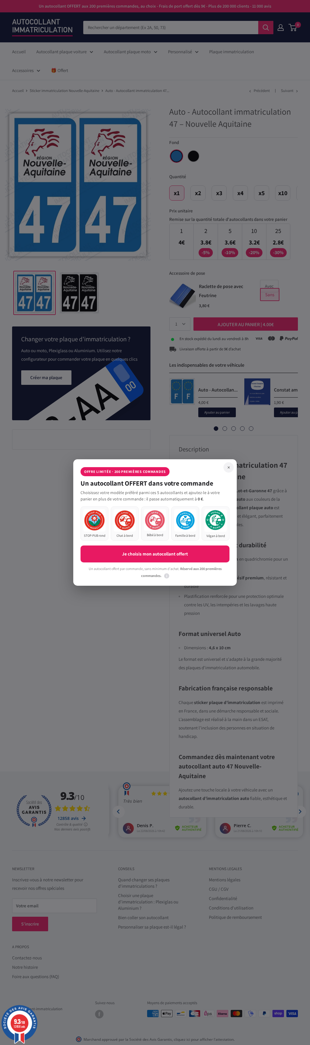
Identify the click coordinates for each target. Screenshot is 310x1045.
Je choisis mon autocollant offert (155, 554)
